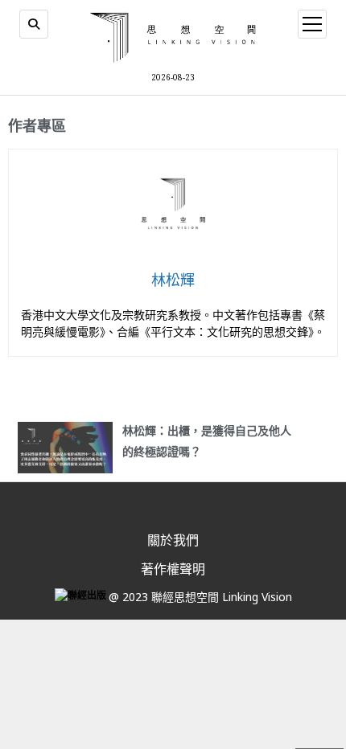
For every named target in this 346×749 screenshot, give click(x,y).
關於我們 (173, 540)
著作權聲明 (173, 569)
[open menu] (312, 24)
